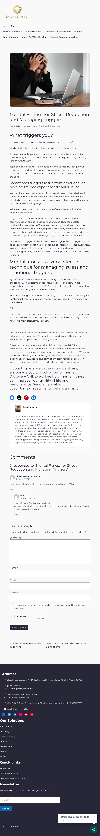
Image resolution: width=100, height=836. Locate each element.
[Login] (4, 26)
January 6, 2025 (27, 498)
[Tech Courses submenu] (18, 37)
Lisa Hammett (33, 126)
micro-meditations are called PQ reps (37, 345)
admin (23, 495)
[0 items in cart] (12, 26)
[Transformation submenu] (42, 31)
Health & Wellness (51, 126)
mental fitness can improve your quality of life (47, 378)
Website (14, 592)
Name (14, 567)
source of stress (54, 209)
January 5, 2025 (23, 479)
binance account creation (28, 476)
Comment (16, 537)
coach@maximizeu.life (74, 506)
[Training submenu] (83, 31)
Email (13, 580)
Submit (6, 808)
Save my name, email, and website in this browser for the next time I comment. (50, 607)
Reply (12, 489)
